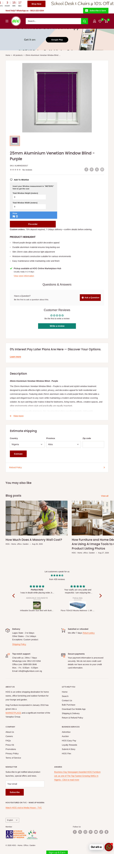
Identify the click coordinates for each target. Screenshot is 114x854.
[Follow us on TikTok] (101, 832)
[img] (57, 575)
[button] (14, 596)
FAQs (8, 740)
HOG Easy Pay (69, 740)
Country (14, 438)
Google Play (57, 40)
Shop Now (13, 4)
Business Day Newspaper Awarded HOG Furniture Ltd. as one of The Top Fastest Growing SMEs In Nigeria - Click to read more (77, 776)
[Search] (84, 21)
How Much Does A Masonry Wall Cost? (34, 540)
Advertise (66, 732)
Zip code (87, 438)
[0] (106, 21)
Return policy (89, 633)
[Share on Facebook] (86, 169)
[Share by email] (102, 169)
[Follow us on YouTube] (96, 832)
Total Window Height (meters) (25, 193)
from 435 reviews (57, 579)
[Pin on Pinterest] (92, 169)
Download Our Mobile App (74, 709)
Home (8, 55)
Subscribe (15, 792)
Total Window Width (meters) (25, 203)
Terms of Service (13, 758)
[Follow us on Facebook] (75, 832)
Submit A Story (68, 749)
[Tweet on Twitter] (97, 169)
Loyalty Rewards (69, 745)
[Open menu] (7, 21)
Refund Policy (15, 467)
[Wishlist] (100, 21)
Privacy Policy (12, 753)
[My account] (94, 21)
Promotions (11, 749)
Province (50, 438)
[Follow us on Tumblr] (106, 832)
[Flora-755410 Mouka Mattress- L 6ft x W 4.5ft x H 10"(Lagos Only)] (78, 605)
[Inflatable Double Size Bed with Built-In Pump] (37, 605)
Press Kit (10, 745)
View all (105, 496)
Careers (9, 736)
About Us (10, 732)
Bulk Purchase (68, 705)
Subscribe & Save (98, 10)
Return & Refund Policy (72, 717)
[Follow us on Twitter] (80, 832)
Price (15, 213)
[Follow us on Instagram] (85, 832)
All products (18, 55)
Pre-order (33, 224)
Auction (65, 736)
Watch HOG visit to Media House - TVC (24, 807)
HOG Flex (66, 753)
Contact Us (67, 700)
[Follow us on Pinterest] (91, 832)
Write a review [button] (57, 326)
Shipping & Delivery (71, 713)
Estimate (18, 454)
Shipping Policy (19, 644)
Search (65, 696)
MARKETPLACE (13, 713)
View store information (24, 276)
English (10, 820)
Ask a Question (91, 297)
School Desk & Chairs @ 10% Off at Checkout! (69, 4)
